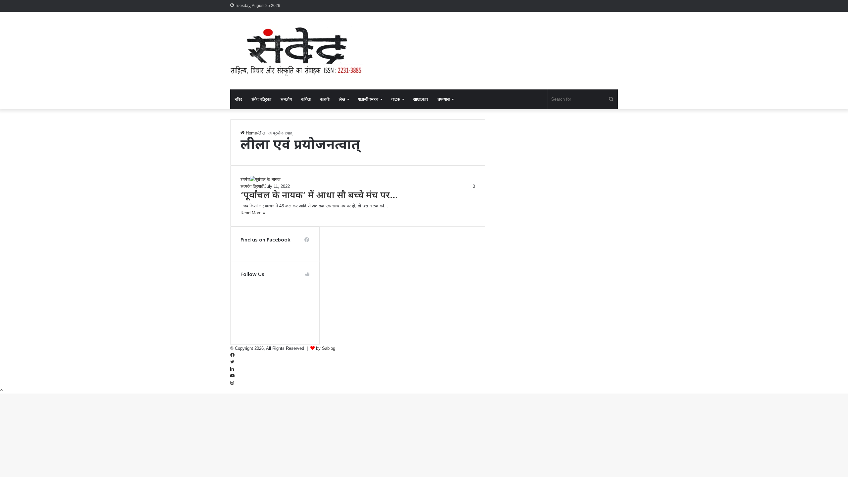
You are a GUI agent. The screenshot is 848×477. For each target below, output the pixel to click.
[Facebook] (232, 355)
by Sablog (325, 348)
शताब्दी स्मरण (368, 99)
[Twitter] (232, 362)
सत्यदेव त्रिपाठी (252, 186)
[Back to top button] (1, 390)
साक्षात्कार (420, 99)
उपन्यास (444, 99)
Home (250, 133)
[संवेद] (296, 50)
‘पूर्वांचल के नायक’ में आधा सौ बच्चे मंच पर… (319, 196)
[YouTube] (232, 376)
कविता (306, 99)
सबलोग (286, 99)
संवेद (238, 99)
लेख (342, 99)
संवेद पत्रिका (261, 99)
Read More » (252, 212)
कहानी (325, 99)
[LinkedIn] (232, 369)
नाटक (395, 99)
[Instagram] (232, 383)
